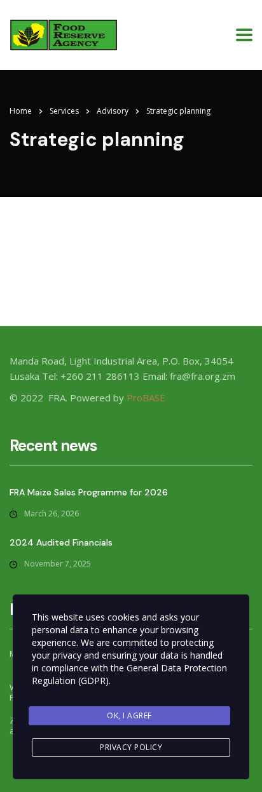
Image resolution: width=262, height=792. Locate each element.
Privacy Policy (131, 747)
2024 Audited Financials (61, 542)
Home (21, 110)
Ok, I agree (129, 715)
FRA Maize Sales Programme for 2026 (89, 492)
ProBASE (146, 397)
